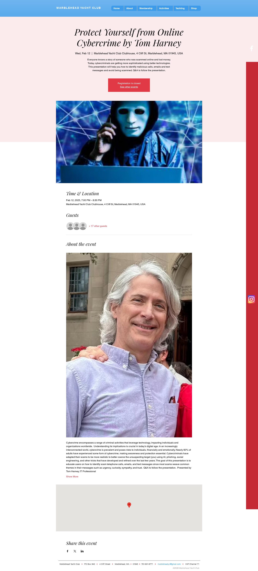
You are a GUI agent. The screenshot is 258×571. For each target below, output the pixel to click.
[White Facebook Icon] (251, 48)
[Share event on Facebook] (67, 551)
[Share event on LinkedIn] (82, 551)
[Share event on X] (74, 551)
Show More (72, 476)
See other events (129, 86)
